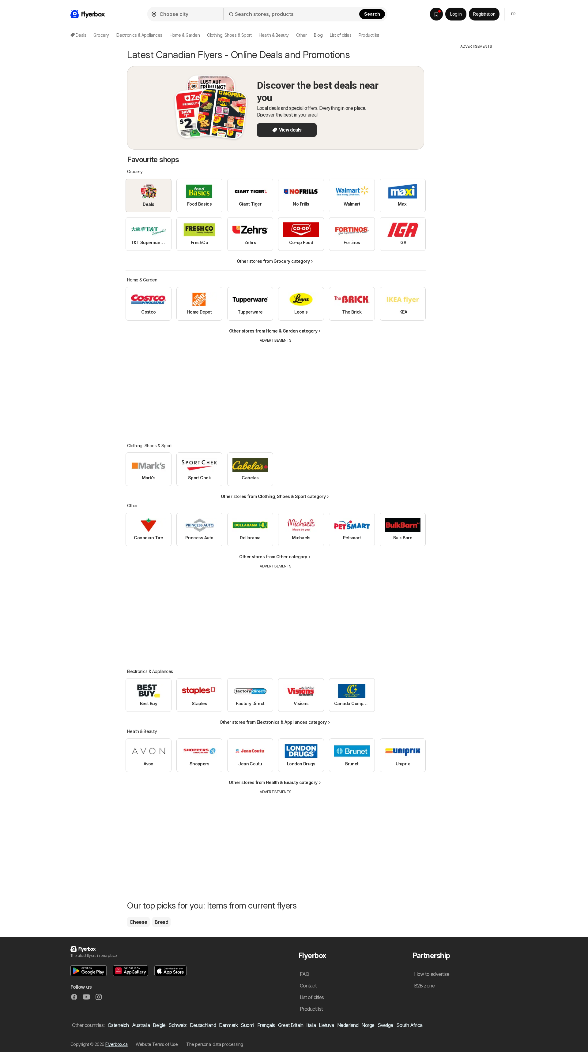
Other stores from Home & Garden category (273, 330)
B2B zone (424, 986)
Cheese (138, 922)
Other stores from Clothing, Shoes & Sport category (273, 496)
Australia (141, 1025)
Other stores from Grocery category (273, 261)
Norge (367, 1025)
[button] (88, 970)
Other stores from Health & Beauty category (273, 782)
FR (513, 14)
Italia (311, 1025)
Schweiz (177, 1025)
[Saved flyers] (436, 14)
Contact (308, 986)
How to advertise (432, 974)
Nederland (347, 1025)
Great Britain (290, 1025)
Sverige (385, 1025)
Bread (161, 922)
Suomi (247, 1025)
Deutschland (203, 1025)
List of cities (340, 35)
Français (266, 1025)
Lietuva (326, 1025)
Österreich (118, 1025)
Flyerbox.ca (116, 1044)
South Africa (409, 1025)
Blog (318, 35)
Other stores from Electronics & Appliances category (273, 722)
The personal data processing (214, 1044)
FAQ (304, 974)
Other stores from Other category (273, 556)
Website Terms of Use (157, 1044)
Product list (369, 35)
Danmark (228, 1025)
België (159, 1025)
